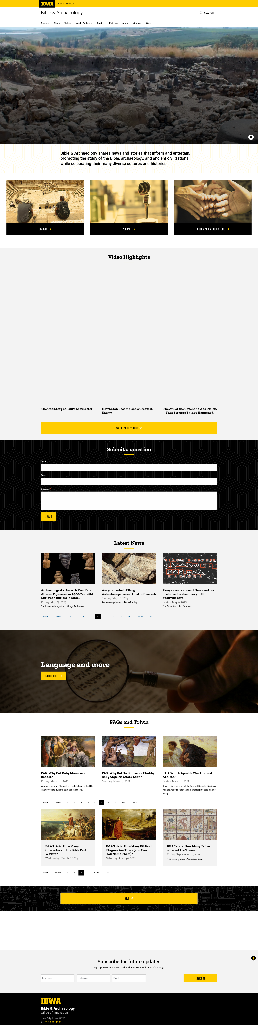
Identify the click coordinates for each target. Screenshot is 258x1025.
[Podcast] (129, 201)
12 (114, 616)
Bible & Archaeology (62, 12)
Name (43, 461)
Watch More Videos (127, 428)
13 (122, 616)
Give (148, 23)
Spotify (100, 23)
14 (130, 616)
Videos (67, 23)
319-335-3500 (52, 1022)
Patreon (113, 23)
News (57, 23)
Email (43, 475)
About (125, 23)
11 (107, 616)
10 (99, 617)
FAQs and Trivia (129, 722)
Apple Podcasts (84, 23)
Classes (45, 23)
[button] (206, 13)
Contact (137, 23)
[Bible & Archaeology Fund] (213, 201)
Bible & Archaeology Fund (210, 229)
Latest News (129, 543)
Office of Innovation (66, 4)
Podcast (126, 229)
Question (45, 489)
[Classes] (45, 201)
